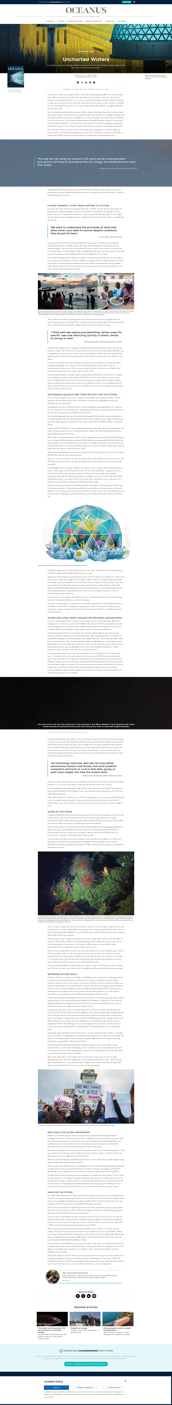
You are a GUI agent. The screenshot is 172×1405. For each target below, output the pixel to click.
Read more (66, 1280)
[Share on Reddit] (94, 83)
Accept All (56, 1387)
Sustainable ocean (86, 52)
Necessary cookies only (85, 1387)
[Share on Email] (90, 83)
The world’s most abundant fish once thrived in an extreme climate (51, 1330)
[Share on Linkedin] (86, 83)
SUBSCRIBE (126, 2)
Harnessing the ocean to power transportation (117, 1329)
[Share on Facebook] (78, 83)
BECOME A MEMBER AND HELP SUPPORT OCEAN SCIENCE (86, 89)
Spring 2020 (17, 91)
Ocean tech (109, 21)
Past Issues (121, 21)
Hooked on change (79, 1328)
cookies (79, 1392)
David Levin (81, 75)
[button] (125, 1381)
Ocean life (50, 21)
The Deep (60, 21)
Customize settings (114, 1387)
